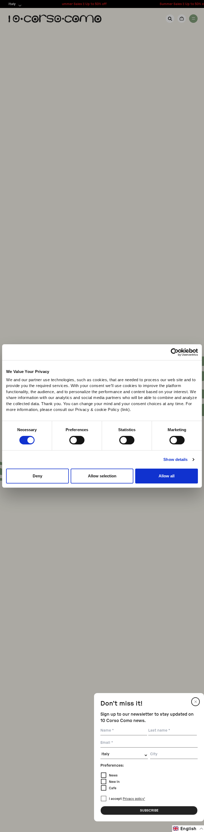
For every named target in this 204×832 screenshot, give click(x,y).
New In (114, 781)
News (113, 775)
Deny (37, 476)
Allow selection (102, 476)
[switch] (76, 440)
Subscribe (149, 810)
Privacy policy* (134, 799)
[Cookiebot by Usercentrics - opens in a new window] (174, 352)
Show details (175, 459)
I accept (127, 798)
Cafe (112, 788)
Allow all (167, 476)
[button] (188, 828)
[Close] (195, 701)
